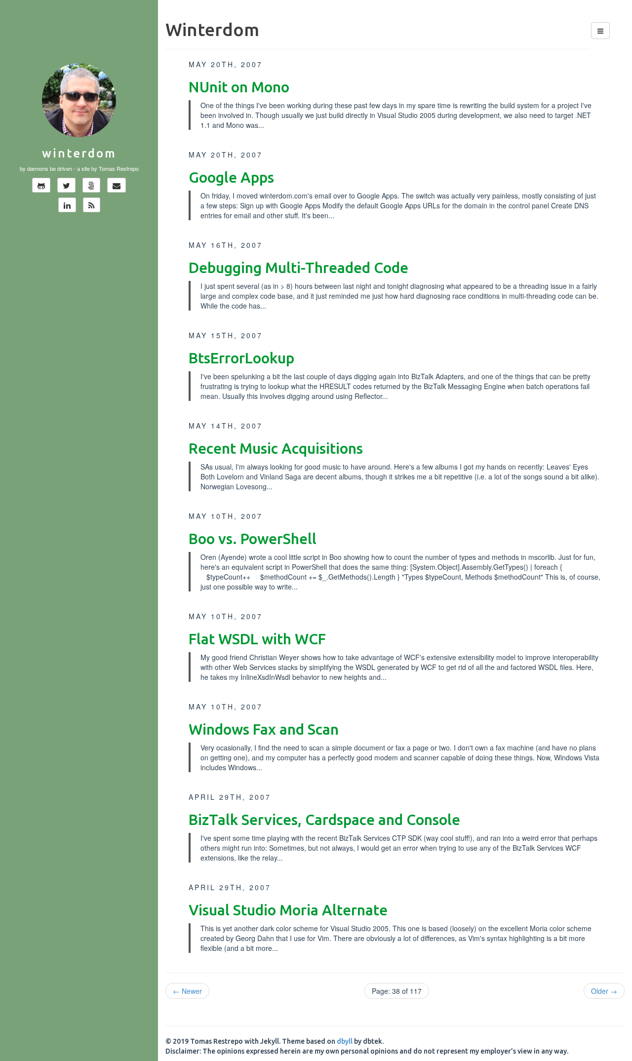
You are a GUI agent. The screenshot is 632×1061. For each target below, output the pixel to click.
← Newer (187, 991)
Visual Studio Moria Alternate (288, 910)
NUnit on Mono (239, 87)
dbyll (345, 1041)
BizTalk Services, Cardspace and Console (324, 819)
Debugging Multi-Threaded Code (298, 267)
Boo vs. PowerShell (252, 538)
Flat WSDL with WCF (257, 638)
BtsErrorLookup (241, 358)
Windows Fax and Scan (264, 729)
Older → (604, 991)
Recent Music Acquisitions (276, 448)
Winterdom (79, 153)
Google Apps (231, 177)
